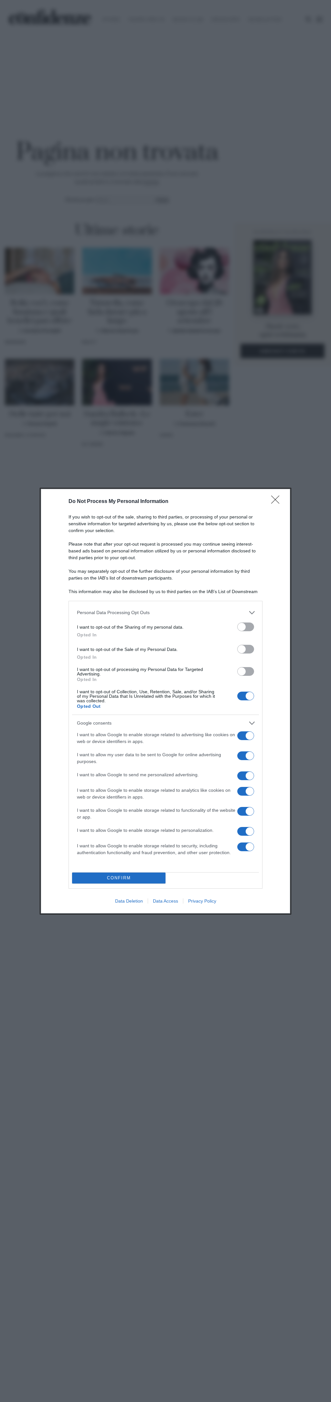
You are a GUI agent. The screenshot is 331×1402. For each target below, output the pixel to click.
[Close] (277, 502)
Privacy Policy (202, 901)
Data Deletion (129, 901)
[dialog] (165, 701)
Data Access (165, 901)
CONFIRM (119, 877)
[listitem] (165, 612)
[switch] (245, 627)
